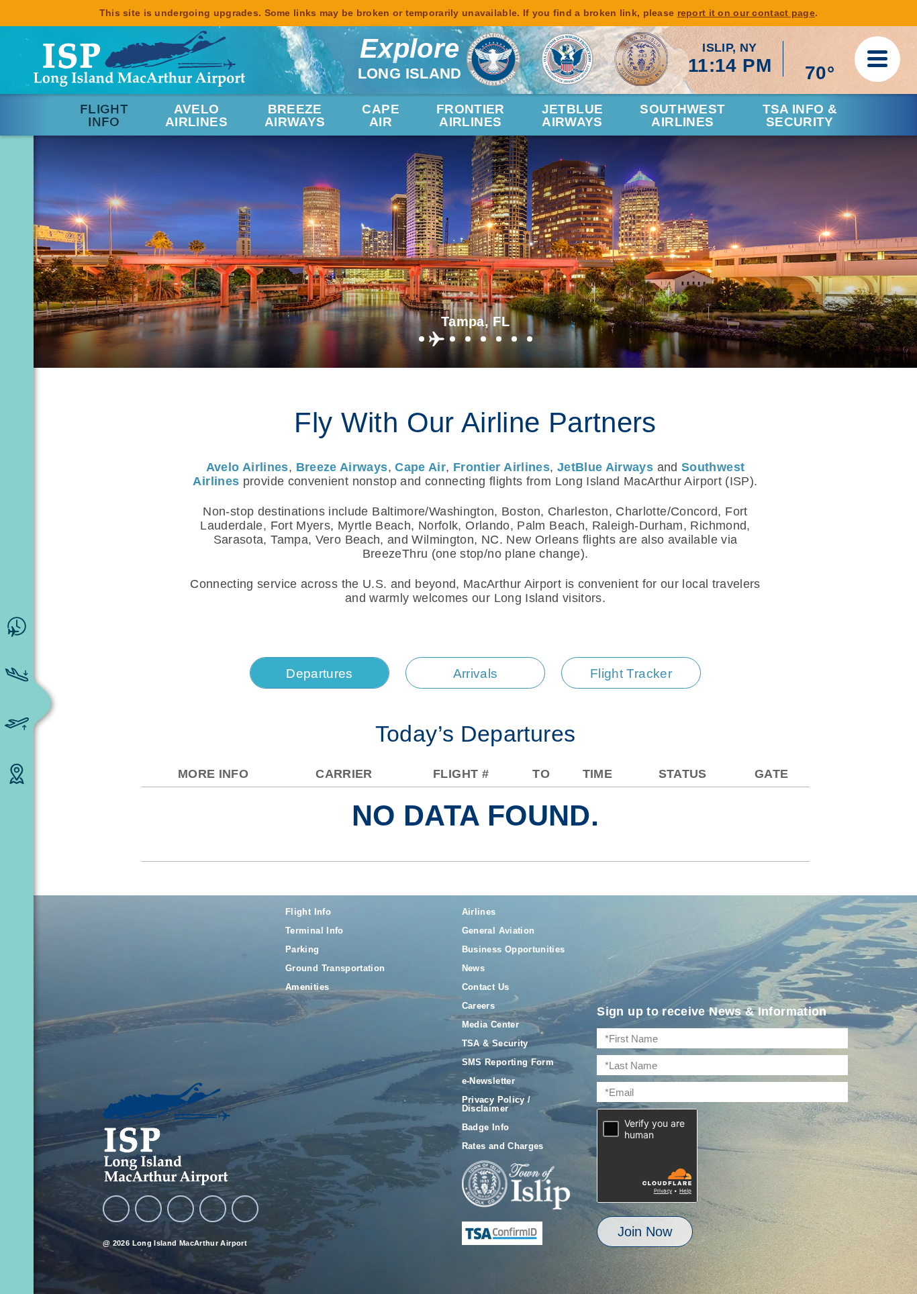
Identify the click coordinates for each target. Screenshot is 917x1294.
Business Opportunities (513, 949)
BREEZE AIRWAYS (295, 115)
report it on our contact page (746, 12)
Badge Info (486, 1127)
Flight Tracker (631, 673)
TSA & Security (495, 1043)
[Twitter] (180, 1208)
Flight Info (104, 115)
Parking (302, 949)
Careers (478, 1005)
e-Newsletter (488, 1081)
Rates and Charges (503, 1146)
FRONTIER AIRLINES (470, 115)
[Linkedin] (212, 1208)
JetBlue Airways (605, 467)
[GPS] (245, 1208)
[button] (421, 339)
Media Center (490, 1024)
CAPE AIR (380, 115)
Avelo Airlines (196, 115)
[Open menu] (877, 59)
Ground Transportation (335, 968)
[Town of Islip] (516, 1185)
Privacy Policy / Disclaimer (496, 1104)
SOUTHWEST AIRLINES (682, 115)
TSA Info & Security (800, 115)
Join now (645, 1231)
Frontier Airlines (501, 467)
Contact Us (486, 987)
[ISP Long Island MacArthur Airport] (139, 58)
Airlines (479, 911)
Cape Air (420, 467)
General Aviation (498, 930)
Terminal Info (314, 930)
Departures (319, 673)
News (473, 968)
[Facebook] (116, 1208)
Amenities (307, 987)
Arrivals (475, 673)
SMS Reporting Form (508, 1062)
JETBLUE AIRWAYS (573, 115)
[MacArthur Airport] (180, 1134)
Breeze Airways (342, 467)
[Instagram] (148, 1208)
